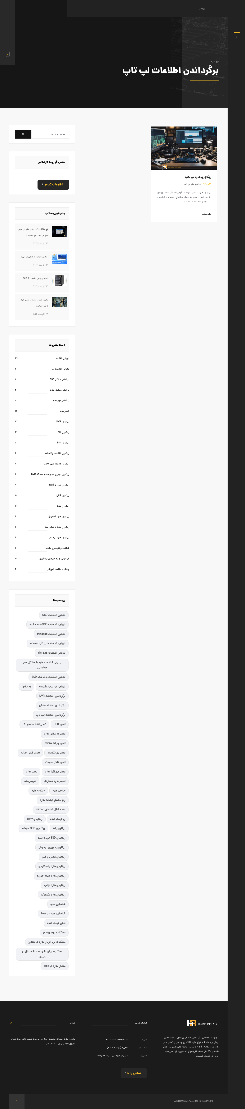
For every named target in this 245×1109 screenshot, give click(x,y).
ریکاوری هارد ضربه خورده (51, 876)
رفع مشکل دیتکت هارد (52, 800)
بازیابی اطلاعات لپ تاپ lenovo (47, 643)
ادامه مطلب (206, 214)
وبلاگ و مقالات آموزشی (58, 569)
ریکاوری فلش (62, 495)
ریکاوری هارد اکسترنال (58, 516)
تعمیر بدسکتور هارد (54, 734)
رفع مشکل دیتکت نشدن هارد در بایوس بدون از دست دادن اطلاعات (33, 232)
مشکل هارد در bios (54, 966)
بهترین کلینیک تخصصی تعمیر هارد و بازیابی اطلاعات (34, 302)
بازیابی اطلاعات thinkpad (51, 634)
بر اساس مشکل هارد (59, 390)
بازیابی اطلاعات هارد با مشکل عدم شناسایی (42, 665)
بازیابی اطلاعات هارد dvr (51, 653)
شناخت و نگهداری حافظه (57, 548)
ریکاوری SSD (63, 442)
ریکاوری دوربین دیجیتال (51, 847)
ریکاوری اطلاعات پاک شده (57, 453)
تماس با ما (134, 1073)
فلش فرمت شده (56, 923)
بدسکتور (26, 686)
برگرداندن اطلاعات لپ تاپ (50, 715)
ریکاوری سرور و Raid (59, 485)
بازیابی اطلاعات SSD (53, 615)
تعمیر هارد (64, 411)
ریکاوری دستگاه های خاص (56, 464)
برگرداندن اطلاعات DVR (52, 696)
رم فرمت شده (57, 819)
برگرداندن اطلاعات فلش (52, 705)
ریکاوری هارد (63, 506)
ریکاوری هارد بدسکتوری (51, 866)
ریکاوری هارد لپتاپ (54, 885)
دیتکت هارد (38, 791)
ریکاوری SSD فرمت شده (51, 838)
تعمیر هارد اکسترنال (54, 781)
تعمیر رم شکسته (56, 753)
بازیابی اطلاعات (62, 358)
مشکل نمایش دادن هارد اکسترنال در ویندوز (42, 954)
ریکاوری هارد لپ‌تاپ (198, 177)
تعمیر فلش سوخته (55, 762)
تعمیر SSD (59, 724)
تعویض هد (30, 781)
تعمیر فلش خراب (30, 753)
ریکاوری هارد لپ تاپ (192, 184)
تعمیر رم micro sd (55, 743)
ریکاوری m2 (63, 432)
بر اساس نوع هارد (61, 400)
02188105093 (122, 1039)
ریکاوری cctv (34, 819)
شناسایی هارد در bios (53, 913)
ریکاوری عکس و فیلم (53, 857)
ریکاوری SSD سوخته (33, 828)
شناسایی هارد (57, 904)
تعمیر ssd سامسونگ (34, 724)
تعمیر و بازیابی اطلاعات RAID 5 (35, 278)
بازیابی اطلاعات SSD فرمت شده (47, 624)
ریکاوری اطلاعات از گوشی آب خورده (34, 256)
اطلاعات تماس (53, 184)
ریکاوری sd (59, 828)
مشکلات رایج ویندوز (54, 932)
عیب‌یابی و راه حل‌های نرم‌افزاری (54, 558)
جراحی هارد (58, 791)
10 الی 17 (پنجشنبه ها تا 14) (117, 1047)
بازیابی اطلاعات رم (60, 369)
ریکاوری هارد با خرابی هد (57, 527)
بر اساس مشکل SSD (59, 379)
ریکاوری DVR (62, 421)
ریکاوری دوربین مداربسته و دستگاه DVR (50, 474)
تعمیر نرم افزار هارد (55, 772)
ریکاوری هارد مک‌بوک (53, 895)
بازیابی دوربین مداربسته (52, 686)
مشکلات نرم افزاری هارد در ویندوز (46, 942)
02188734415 (111, 1039)
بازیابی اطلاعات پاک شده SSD (48, 677)
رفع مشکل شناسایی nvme (50, 809)
